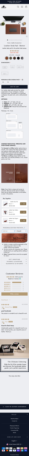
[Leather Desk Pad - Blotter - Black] (8, 394)
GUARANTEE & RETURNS (14, 263)
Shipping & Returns (14, 426)
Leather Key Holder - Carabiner (14, 210)
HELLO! (14, 414)
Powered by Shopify (14, 455)
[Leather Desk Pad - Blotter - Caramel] (2, 394)
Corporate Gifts (14, 430)
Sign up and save (14, 437)
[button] (14, 51)
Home (8, 43)
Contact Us (14, 421)
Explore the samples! (13, 247)
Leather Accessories (16, 43)
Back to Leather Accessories (15, 406)
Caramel (6, 58)
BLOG (14, 432)
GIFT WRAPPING (14, 259)
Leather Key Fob (14, 201)
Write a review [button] (14, 294)
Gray (22, 58)
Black (18, 58)
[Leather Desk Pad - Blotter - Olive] (4, 394)
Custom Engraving (14, 428)
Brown (14, 58)
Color (14, 55)
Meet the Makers (14, 418)
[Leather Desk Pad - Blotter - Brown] (6, 394)
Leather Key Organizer (14, 218)
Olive (10, 58)
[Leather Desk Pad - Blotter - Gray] (10, 394)
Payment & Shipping (14, 261)
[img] (5, 305)
